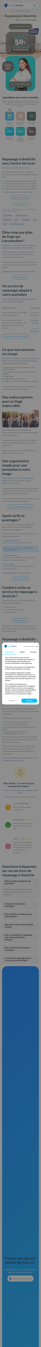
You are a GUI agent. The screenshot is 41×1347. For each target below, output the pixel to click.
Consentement (9, 652)
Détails (22, 652)
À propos (33, 652)
